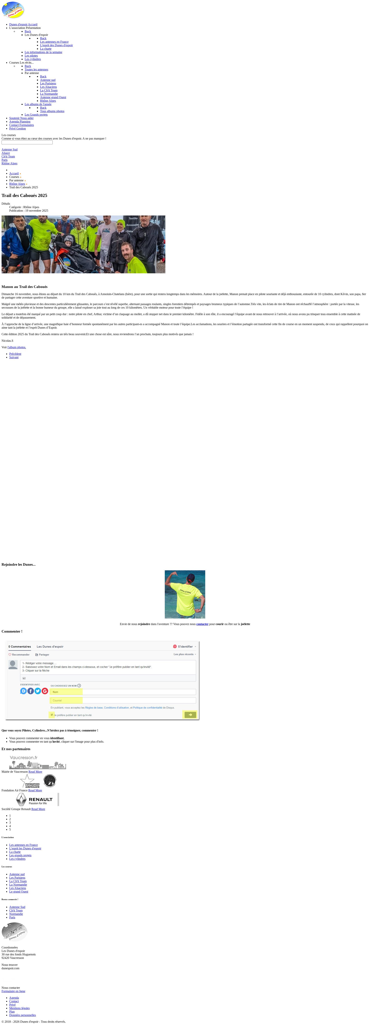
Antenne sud (17, 874)
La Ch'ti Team (18, 881)
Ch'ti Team (16, 910)
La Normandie (18, 884)
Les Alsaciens (17, 888)
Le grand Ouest (18, 891)
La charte (15, 851)
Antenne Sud (17, 907)
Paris (12, 917)
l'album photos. (17, 347)
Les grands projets (20, 855)
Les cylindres (17, 858)
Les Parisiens (17, 877)
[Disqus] (185, 410)
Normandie (16, 914)
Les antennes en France (23, 845)
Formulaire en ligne (13, 991)
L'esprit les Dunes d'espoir (25, 848)
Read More (35, 771)
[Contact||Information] (185, 617)
